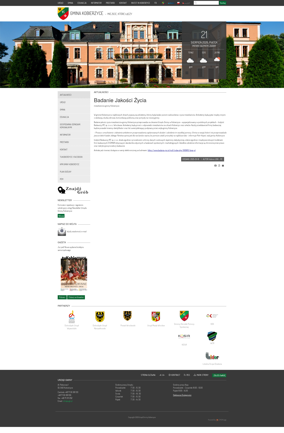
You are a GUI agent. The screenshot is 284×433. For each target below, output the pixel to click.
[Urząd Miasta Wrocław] (156, 316)
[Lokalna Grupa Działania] (212, 355)
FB (155, 3)
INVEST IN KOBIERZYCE (140, 3)
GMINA (70, 3)
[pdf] (219, 165)
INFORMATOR (96, 3)
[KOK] (212, 316)
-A (160, 375)
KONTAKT (123, 3)
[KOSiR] (184, 336)
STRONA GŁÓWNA (148, 375)
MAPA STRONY (202, 375)
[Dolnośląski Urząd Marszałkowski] (100, 316)
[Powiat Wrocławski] (128, 316)
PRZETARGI (110, 3)
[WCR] (212, 336)
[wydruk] (215, 165)
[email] (223, 165)
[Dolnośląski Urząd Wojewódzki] (72, 316)
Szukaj (223, 3)
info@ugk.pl (67, 401)
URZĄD (60, 3)
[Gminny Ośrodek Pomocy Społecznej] (184, 316)
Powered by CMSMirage (217, 420)
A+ (164, 375)
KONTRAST (175, 375)
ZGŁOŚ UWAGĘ (220, 375)
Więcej (61, 216)
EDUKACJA (82, 3)
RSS (188, 375)
